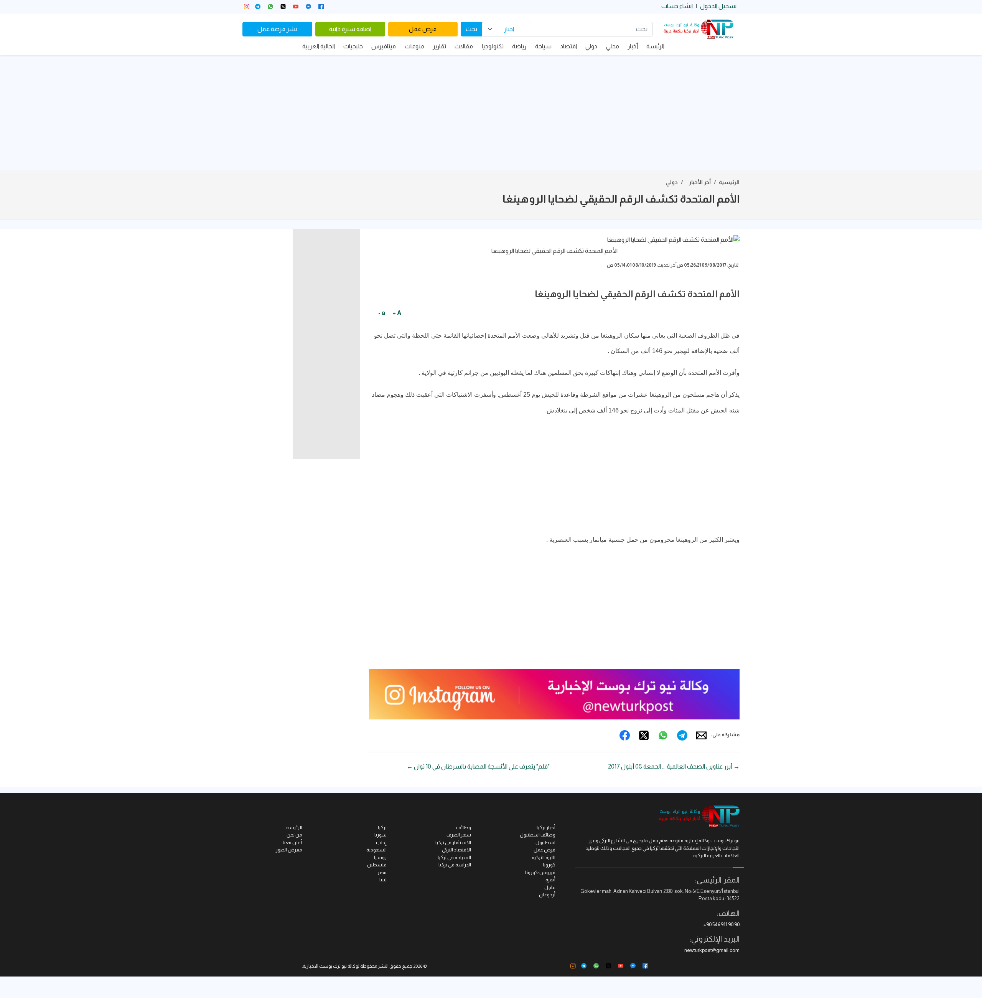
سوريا (380, 835)
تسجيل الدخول (718, 6)
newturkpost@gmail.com (712, 950)
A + (396, 313)
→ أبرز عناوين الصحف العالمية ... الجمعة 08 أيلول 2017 (674, 766)
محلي (612, 46)
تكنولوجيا (493, 46)
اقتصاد (568, 46)
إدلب (381, 842)
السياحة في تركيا (454, 857)
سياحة (543, 46)
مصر (382, 872)
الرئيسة (655, 46)
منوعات (414, 46)
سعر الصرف (459, 835)
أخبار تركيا (546, 827)
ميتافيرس (383, 46)
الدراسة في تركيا (454, 865)
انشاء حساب (677, 6)
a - (381, 313)
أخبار (633, 46)
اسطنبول (545, 842)
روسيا (380, 857)
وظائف (463, 827)
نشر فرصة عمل (277, 29)
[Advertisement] (491, 113)
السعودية (376, 850)
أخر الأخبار (700, 182)
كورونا (549, 865)
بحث (471, 29)
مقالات (464, 46)
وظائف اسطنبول (537, 835)
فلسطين (377, 865)
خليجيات (353, 46)
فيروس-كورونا (540, 872)
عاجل (549, 887)
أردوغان (547, 894)
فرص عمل (423, 29)
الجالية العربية (318, 46)
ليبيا (383, 880)
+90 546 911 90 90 (722, 924)
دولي (591, 46)
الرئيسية (729, 182)
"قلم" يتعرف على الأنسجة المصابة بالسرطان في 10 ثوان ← (478, 766)
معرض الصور (289, 850)
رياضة (519, 46)
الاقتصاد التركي (456, 850)
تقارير (439, 46)
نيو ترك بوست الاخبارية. (324, 966)
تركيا (382, 827)
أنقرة (550, 880)
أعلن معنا (292, 842)
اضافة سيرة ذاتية (350, 29)
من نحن (294, 835)
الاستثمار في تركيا (453, 842)
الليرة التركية (543, 857)
